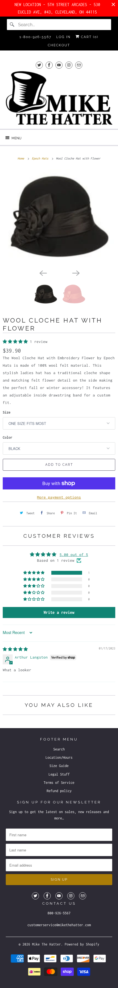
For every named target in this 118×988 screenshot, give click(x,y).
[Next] (75, 273)
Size (6, 412)
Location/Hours (59, 757)
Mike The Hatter (46, 944)
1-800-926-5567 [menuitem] (35, 37)
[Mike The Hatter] (59, 98)
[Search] (12, 24)
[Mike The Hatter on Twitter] (39, 65)
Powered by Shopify (82, 944)
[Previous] (42, 273)
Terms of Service (59, 783)
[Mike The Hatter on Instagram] (68, 65)
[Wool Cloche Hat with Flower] (59, 218)
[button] (16, 341)
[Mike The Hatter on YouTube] (59, 65)
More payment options (59, 497)
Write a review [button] (59, 612)
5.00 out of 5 (74, 554)
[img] (15, 649)
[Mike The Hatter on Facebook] (49, 65)
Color (7, 437)
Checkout (59, 45)
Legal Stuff (59, 774)
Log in (63, 37)
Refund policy (59, 791)
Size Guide (59, 766)
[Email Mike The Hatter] (78, 65)
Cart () (89, 37)
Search (59, 749)
